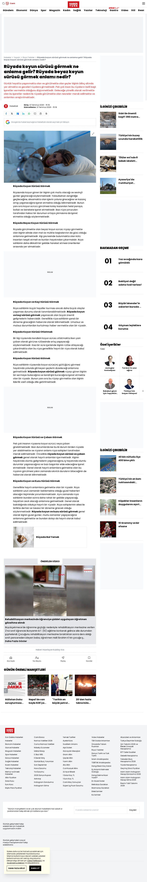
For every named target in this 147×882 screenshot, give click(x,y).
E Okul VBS (38, 754)
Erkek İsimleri (97, 791)
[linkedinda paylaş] (23, 113)
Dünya (34, 10)
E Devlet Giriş (39, 758)
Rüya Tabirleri (29, 57)
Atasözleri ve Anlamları (130, 737)
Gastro (114, 10)
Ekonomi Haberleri (13, 744)
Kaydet (133, 810)
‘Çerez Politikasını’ (34, 860)
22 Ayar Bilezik (69, 772)
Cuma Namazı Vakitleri (44, 744)
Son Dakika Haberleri (14, 737)
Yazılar (88, 10)
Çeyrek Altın (68, 758)
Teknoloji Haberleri (13, 768)
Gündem (8, 10)
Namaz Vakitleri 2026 (43, 740)
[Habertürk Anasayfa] (73, 4)
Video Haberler (98, 737)
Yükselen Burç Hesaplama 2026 (128, 760)
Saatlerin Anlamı (70, 744)
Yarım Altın (67, 761)
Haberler (7, 57)
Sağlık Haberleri (12, 761)
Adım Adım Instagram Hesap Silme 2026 (130, 778)
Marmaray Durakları (100, 788)
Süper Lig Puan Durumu (73, 785)
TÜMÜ (102, 349)
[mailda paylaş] (35, 113)
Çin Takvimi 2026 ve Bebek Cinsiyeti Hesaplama (129, 746)
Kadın (66, 10)
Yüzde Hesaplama (128, 765)
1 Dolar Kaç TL (69, 775)
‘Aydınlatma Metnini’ (16, 863)
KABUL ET (35, 868)
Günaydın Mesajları (71, 751)
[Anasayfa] (9, 730)
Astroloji (37, 778)
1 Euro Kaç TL (68, 778)
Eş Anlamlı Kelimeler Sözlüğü (100, 770)
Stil (133, 10)
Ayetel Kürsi (68, 740)
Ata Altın (66, 765)
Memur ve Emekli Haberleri (12, 773)
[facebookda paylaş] (6, 113)
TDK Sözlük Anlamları (101, 740)
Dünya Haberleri (12, 758)
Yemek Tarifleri (69, 737)
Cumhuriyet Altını (70, 768)
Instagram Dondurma (44, 782)
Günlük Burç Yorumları (44, 761)
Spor (43, 10)
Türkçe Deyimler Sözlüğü (131, 740)
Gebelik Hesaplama (129, 755)
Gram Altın (67, 754)
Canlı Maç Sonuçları (72, 782)
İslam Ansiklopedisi (100, 759)
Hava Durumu (40, 768)
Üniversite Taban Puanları (99, 745)
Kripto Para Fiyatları (13, 788)
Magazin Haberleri (13, 751)
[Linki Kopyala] (46, 113)
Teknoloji (101, 10)
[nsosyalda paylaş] (17, 113)
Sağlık (77, 10)
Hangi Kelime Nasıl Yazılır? (100, 776)
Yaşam (17, 57)
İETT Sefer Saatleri (128, 752)
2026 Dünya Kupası (42, 775)
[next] (94, 690)
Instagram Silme (41, 785)
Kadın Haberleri (11, 765)
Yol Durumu (39, 772)
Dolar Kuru (9, 781)
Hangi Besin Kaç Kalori (101, 766)
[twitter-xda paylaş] (12, 113)
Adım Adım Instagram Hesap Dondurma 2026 (130, 773)
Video (124, 10)
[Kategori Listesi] (143, 3)
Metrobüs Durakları (100, 784)
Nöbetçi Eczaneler (41, 747)
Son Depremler (40, 765)
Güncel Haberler (12, 747)
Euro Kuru (9, 784)
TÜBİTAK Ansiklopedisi (101, 762)
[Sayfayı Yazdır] (40, 113)
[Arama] (3, 3)
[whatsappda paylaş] (29, 113)
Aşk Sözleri (67, 747)
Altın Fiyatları (10, 777)
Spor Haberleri (11, 754)
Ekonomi (21, 10)
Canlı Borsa (39, 737)
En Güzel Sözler (98, 781)
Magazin (54, 10)
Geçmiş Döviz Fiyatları (130, 768)
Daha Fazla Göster (16, 641)
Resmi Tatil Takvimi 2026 (128, 784)
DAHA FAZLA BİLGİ (16, 868)
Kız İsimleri (96, 795)
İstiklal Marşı (39, 751)
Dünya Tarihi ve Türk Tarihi (100, 754)
